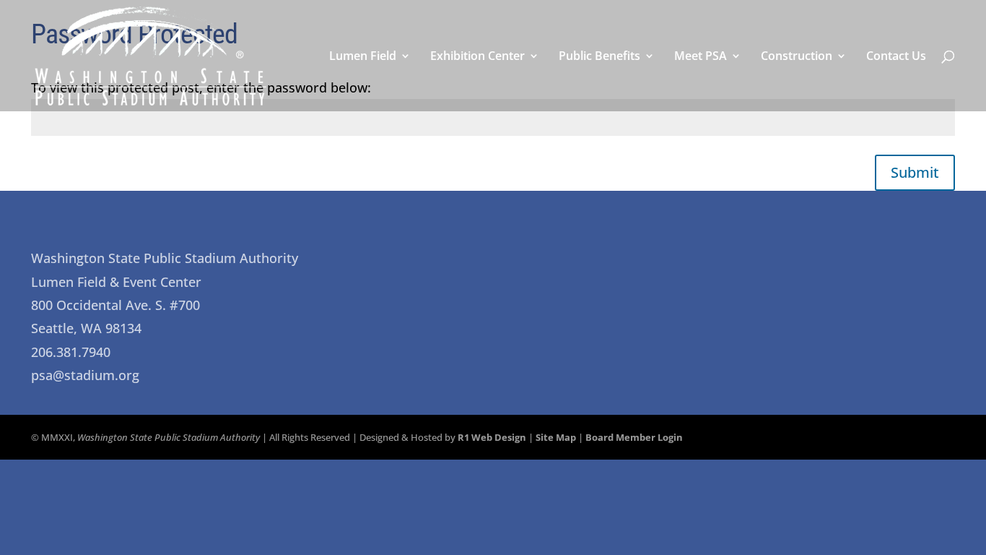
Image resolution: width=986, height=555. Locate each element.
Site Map (556, 437)
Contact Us (896, 57)
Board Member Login (634, 437)
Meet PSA (700, 57)
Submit (915, 172)
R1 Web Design (492, 437)
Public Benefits (599, 57)
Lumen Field (362, 57)
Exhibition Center (477, 57)
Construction (796, 57)
